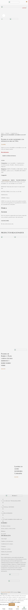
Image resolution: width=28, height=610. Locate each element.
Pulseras (3, 166)
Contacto (3, 546)
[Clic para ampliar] (3, 15)
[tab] (5, 180)
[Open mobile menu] (1, 2)
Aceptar (12, 604)
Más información (4, 604)
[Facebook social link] (8, 175)
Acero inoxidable (11, 163)
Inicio (2, 133)
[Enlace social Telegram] (13, 175)
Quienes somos (5, 554)
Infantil (7, 133)
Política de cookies (6, 549)
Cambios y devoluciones (7, 541)
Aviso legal (3, 538)
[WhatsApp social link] (11, 175)
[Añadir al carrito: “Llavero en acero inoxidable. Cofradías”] (16, 463)
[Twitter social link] (10, 175)
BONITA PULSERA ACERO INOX (15, 169)
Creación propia (5, 165)
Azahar (3, 160)
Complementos (14, 133)
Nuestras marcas (19, 165)
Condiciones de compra (7, 544)
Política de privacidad (6, 551)
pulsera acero (10, 170)
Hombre (12, 165)
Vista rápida (7, 351)
